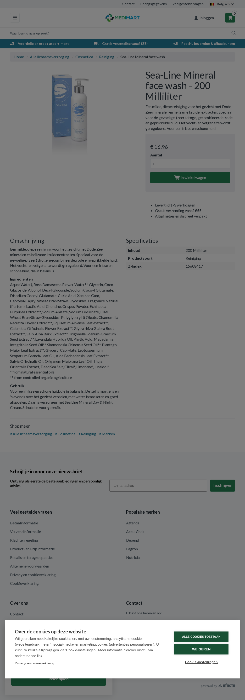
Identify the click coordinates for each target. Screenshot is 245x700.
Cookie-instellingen (201, 662)
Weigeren (201, 649)
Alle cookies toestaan (201, 636)
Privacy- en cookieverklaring (34, 663)
